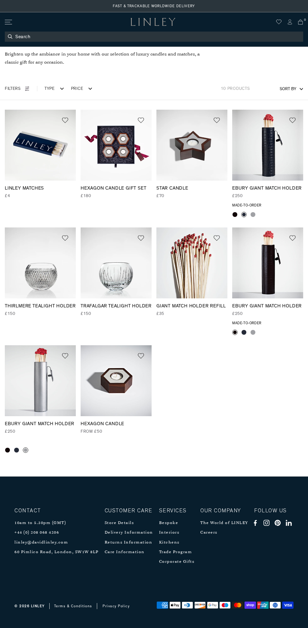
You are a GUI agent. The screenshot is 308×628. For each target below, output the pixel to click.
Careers (208, 532)
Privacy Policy (116, 606)
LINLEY (38, 606)
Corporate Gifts (177, 561)
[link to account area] (289, 22)
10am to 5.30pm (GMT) (40, 523)
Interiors (169, 532)
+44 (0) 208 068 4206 (36, 532)
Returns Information (128, 542)
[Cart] (300, 22)
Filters (13, 89)
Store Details (119, 523)
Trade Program (175, 552)
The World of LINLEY (224, 523)
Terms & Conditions (73, 606)
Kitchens (169, 542)
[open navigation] (8, 22)
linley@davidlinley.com (41, 542)
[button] (65, 120)
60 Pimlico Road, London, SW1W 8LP (56, 552)
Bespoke (168, 523)
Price (77, 89)
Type (50, 89)
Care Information (125, 552)
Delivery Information (129, 532)
